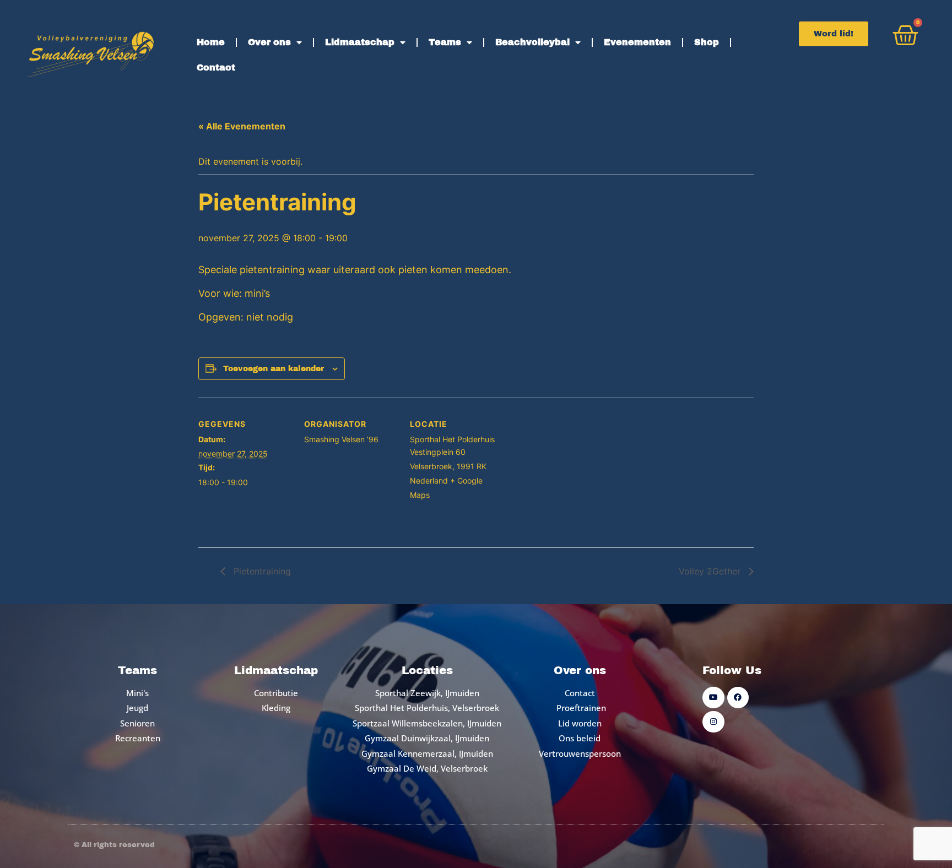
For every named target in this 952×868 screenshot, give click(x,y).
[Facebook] (738, 697)
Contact (216, 67)
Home (211, 42)
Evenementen (637, 42)
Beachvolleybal (532, 42)
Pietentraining (261, 571)
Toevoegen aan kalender (273, 369)
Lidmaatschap (359, 42)
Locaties (427, 670)
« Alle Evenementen (241, 126)
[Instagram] (713, 722)
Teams (445, 42)
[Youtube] (713, 697)
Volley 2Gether (711, 571)
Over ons (269, 42)
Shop (706, 42)
